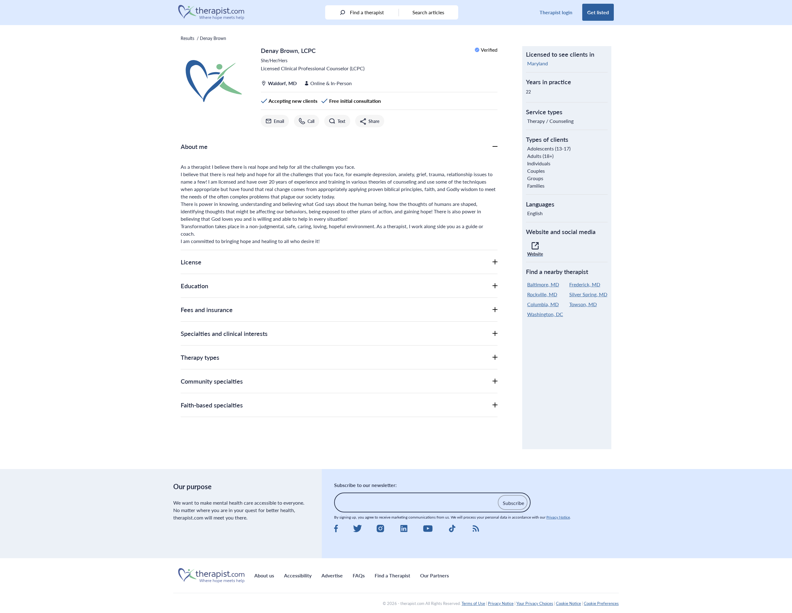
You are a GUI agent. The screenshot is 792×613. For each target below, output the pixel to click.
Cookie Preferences (601, 603)
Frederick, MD (584, 284)
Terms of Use (473, 603)
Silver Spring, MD (588, 294)
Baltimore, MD (543, 284)
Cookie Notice (568, 603)
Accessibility (298, 575)
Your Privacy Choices (534, 603)
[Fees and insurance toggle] (495, 309)
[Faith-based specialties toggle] (495, 404)
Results (187, 38)
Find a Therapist (392, 575)
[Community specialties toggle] (495, 381)
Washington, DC (545, 314)
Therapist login (556, 12)
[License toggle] (495, 261)
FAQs (359, 575)
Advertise (332, 575)
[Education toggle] (495, 285)
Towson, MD (583, 304)
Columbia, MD (543, 304)
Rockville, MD (542, 294)
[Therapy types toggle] (495, 357)
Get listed (598, 12)
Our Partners (434, 575)
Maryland (537, 63)
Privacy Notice (558, 517)
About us (264, 575)
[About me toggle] (495, 146)
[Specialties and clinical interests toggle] (495, 333)
